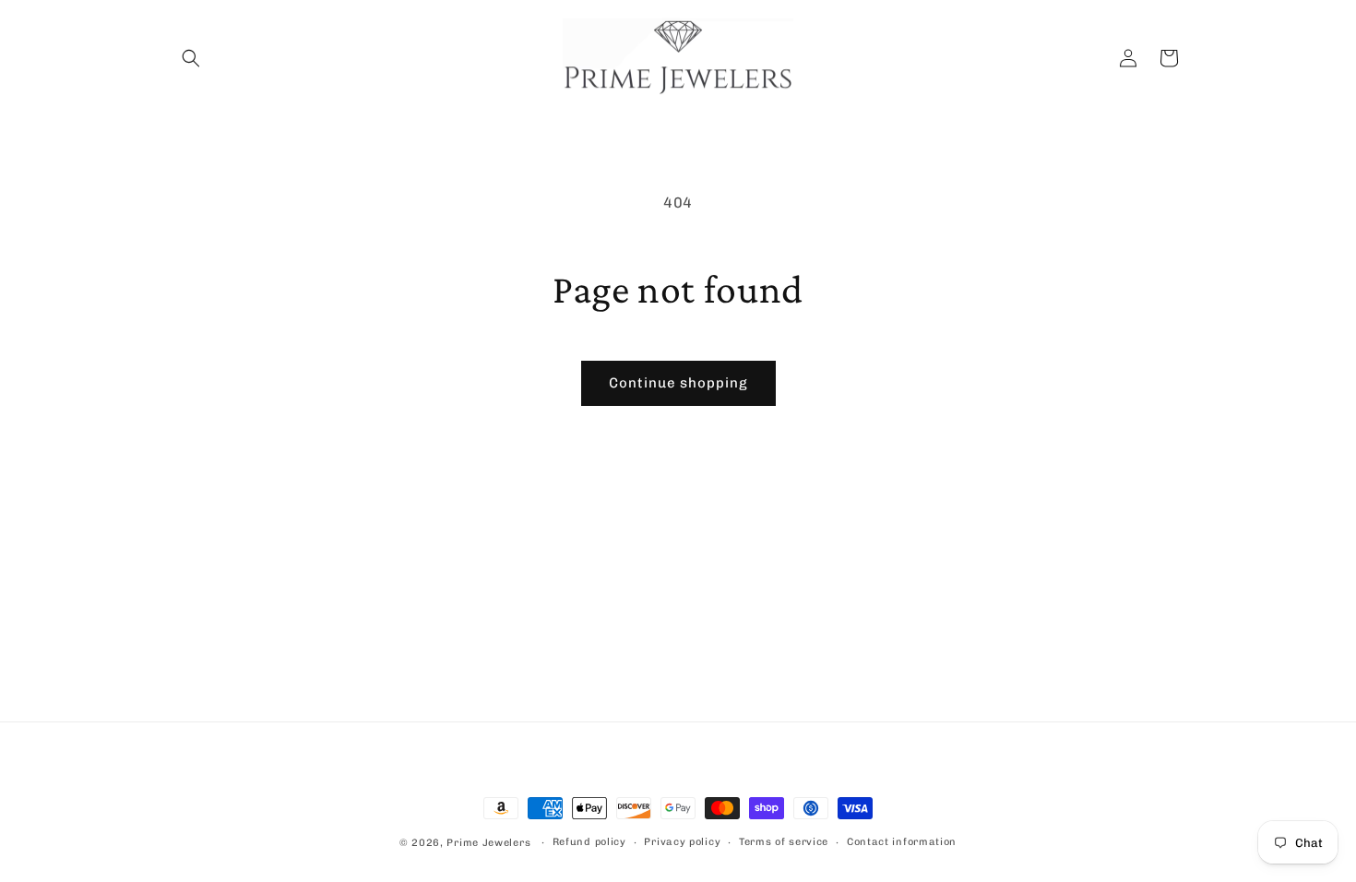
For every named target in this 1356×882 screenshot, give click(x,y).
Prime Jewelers (490, 843)
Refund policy (589, 842)
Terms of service (783, 842)
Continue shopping (678, 383)
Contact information (902, 842)
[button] (191, 58)
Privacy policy (682, 842)
